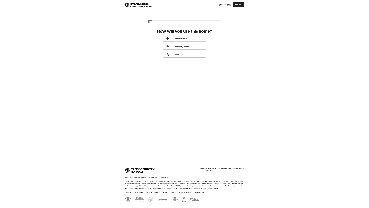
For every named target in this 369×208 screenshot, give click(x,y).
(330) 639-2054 (225, 5)
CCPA (165, 192)
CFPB (172, 192)
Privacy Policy (139, 192)
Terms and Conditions (153, 192)
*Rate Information (199, 192)
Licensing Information (184, 192)
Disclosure (128, 192)
